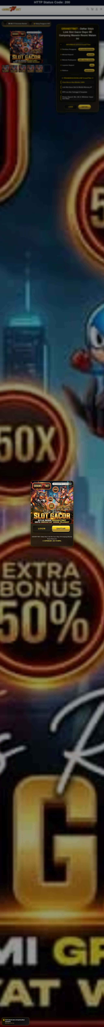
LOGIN (41, 528)
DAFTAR (61, 528)
